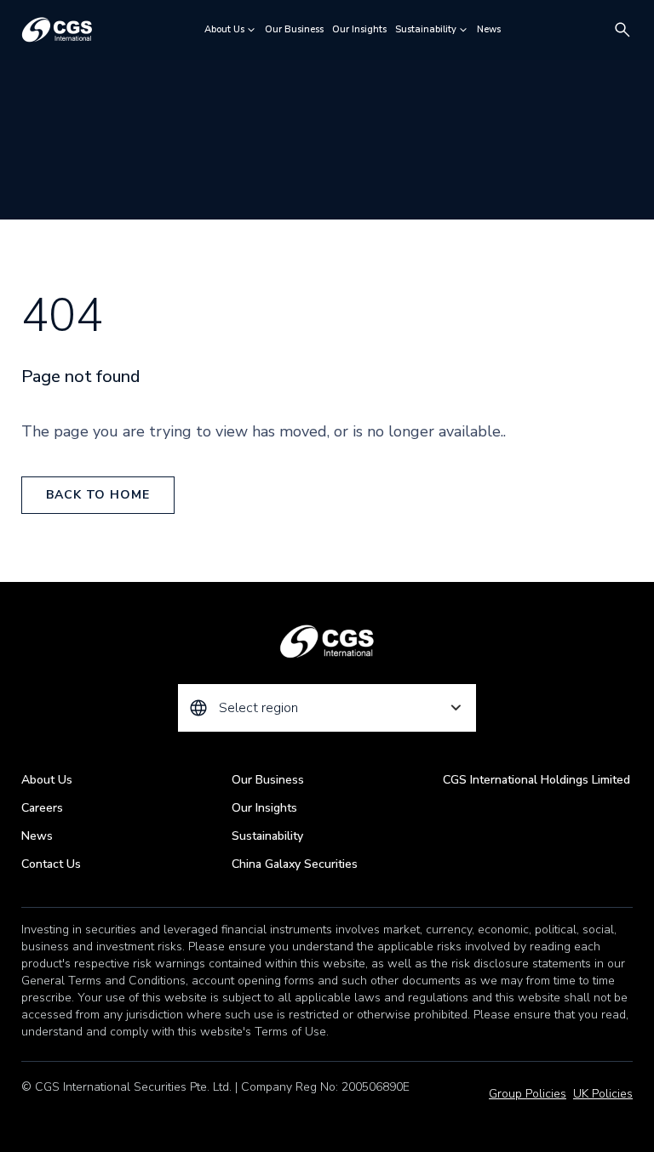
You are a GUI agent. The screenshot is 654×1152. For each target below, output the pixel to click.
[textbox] (327, 708)
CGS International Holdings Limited (536, 780)
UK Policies (603, 1094)
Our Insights (359, 29)
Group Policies (527, 1094)
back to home (97, 495)
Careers (42, 808)
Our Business (294, 29)
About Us (224, 29)
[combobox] (327, 708)
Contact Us (51, 864)
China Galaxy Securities (295, 864)
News (489, 29)
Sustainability (425, 29)
